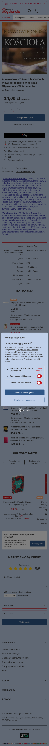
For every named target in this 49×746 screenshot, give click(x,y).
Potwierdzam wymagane (24, 400)
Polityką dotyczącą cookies (27, 350)
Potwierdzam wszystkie (24, 392)
